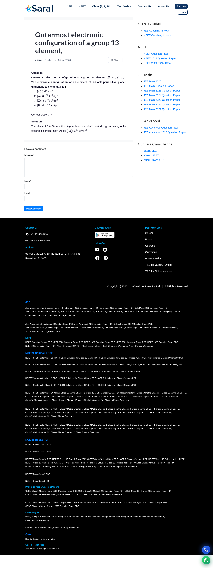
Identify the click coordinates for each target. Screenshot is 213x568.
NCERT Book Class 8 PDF (37, 481)
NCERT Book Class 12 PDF (38, 444)
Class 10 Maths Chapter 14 (90, 400)
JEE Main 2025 (152, 81)
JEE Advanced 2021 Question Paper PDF (44, 327)
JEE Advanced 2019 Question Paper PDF (123, 327)
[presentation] (108, 77)
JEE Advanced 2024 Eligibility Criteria (42, 331)
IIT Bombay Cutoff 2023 (36, 315)
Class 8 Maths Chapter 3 (119, 425)
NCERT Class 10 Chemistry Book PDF (43, 466)
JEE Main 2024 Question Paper (162, 95)
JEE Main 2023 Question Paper (162, 99)
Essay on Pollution (129, 516)
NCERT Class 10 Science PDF (133, 459)
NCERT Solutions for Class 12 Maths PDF (78, 358)
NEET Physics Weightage (141, 346)
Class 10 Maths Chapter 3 (123, 393)
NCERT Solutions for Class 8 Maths (42, 425)
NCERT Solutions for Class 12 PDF (41, 358)
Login (183, 12)
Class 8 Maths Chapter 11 (159, 428)
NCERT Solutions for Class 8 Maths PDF (77, 385)
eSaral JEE (150, 150)
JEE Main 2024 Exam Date (136, 311)
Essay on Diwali (49, 516)
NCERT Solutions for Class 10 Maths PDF (78, 371)
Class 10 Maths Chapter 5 (174, 393)
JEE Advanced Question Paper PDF (56, 324)
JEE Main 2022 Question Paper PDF (117, 308)
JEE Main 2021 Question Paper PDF (152, 308)
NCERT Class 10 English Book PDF (68, 459)
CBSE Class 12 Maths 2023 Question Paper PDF (101, 491)
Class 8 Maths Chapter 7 (60, 428)
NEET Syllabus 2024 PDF (69, 346)
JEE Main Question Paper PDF (50, 308)
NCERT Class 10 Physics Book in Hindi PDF (154, 463)
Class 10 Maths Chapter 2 (98, 393)
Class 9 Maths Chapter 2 (95, 409)
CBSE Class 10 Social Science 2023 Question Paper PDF (52, 506)
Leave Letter (59, 527)
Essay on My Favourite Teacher (72, 516)
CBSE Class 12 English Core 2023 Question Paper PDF (51, 491)
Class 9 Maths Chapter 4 (143, 409)
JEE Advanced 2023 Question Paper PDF (93, 324)
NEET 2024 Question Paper (160, 58)
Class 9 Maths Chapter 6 (36, 412)
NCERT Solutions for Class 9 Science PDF (116, 378)
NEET (82, 6)
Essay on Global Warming (37, 520)
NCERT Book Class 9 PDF (37, 474)
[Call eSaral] (206, 550)
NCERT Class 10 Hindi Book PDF (102, 459)
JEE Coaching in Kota (156, 30)
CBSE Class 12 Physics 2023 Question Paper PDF (148, 491)
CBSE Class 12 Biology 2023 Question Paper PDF (99, 495)
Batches (181, 6)
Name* (27, 181)
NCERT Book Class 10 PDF (38, 459)
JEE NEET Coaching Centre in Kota (42, 548)
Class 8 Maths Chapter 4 (143, 425)
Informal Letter (32, 527)
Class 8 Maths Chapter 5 (167, 425)
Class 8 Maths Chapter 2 (95, 425)
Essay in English (33, 516)
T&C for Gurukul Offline (158, 264)
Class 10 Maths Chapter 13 (64, 400)
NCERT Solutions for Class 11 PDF (41, 364)
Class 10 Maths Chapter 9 (113, 396)
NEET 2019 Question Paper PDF (40, 346)
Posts (148, 239)
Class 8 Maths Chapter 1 (71, 425)
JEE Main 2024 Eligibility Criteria (165, 311)
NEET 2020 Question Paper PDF (162, 342)
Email (27, 193)
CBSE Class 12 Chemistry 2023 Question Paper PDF (49, 495)
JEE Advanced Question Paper (161, 127)
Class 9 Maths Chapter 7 (60, 412)
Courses (150, 245)
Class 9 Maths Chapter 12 (37, 416)
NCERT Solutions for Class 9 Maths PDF (77, 378)
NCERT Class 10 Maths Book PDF (41, 463)
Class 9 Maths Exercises (62, 416)
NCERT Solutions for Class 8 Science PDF (116, 385)
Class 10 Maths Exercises (117, 400)
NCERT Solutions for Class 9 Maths (42, 409)
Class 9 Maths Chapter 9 (109, 412)
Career (149, 233)
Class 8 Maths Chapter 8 (85, 428)
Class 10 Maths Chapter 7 (63, 396)
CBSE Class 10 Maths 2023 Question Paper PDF (48, 502)
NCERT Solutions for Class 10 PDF (41, 371)
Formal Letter (46, 527)
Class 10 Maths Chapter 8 (88, 396)
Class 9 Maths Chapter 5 (167, 409)
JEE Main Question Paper (159, 86)
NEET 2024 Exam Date (157, 63)
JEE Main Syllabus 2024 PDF (108, 311)
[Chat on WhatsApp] (206, 560)
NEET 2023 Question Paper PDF (68, 342)
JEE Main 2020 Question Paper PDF (42, 311)
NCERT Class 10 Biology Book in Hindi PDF (117, 466)
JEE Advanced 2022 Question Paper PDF (133, 324)
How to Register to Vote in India (40, 539)
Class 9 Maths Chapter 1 (71, 409)
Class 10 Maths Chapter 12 (38, 400)
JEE (69, 6)
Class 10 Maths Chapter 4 (149, 393)
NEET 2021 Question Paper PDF (131, 342)
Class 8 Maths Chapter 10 (134, 428)
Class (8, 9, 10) (101, 6)
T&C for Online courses (158, 271)
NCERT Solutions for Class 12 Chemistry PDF (162, 358)
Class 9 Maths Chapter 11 (159, 412)
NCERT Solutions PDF (39, 353)
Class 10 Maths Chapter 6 (37, 396)
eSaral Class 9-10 (154, 160)
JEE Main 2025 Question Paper (162, 90)
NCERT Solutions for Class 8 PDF (41, 385)
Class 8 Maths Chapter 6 (36, 428)
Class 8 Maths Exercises (87, 432)
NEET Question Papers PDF (38, 342)
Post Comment (33, 208)
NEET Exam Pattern (91, 346)
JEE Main (29, 308)
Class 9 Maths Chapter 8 (85, 412)
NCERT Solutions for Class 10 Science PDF (119, 371)
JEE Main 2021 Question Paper (162, 109)
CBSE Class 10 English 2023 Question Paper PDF (143, 502)
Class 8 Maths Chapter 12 (37, 432)
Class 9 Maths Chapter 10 (134, 412)
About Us (164, 6)
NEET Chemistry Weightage (115, 346)
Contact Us (144, 6)
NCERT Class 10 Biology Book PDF (78, 466)
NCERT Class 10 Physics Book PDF (116, 463)
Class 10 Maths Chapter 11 (165, 396)
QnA (28, 534)
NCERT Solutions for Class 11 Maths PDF (78, 364)
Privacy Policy (153, 258)
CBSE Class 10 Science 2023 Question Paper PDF (95, 502)
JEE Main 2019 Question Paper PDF (77, 311)
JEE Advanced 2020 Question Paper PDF (84, 327)
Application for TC (74, 527)
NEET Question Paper (156, 53)
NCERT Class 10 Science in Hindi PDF (166, 459)
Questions (151, 252)
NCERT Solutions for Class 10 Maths (42, 393)
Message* (29, 155)
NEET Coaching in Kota (157, 35)
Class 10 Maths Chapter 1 (73, 393)
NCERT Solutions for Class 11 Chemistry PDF (161, 364)
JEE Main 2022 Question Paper (162, 104)
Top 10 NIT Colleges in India (62, 315)
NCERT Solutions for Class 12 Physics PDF (119, 358)
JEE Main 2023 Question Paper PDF (82, 308)
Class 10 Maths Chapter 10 (139, 396)
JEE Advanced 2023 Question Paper (165, 132)
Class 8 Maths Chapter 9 (109, 428)
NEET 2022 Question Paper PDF (99, 342)
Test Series (124, 6)
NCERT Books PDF (37, 439)
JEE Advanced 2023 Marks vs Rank (160, 327)
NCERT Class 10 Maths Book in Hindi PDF (78, 463)
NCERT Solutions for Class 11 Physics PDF (119, 364)
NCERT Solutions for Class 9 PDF (41, 378)
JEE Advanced (32, 324)
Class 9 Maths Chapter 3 (119, 409)
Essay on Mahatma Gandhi (151, 516)
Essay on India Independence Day (104, 516)
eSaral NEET (151, 155)
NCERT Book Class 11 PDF (38, 451)
